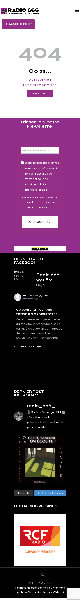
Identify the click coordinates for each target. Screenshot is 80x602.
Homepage (40, 93)
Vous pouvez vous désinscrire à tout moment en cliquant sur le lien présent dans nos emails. (40, 202)
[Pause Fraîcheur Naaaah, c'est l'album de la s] (40, 459)
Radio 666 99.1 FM (36, 295)
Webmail (58, 592)
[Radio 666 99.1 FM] (21, 276)
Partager (37, 346)
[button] (18, 540)
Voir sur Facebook (22, 346)
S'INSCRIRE (40, 221)
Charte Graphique (38, 592)
